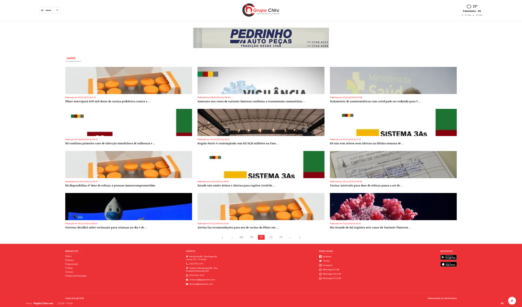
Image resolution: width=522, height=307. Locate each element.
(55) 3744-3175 (196, 275)
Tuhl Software (450, 298)
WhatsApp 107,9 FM (331, 278)
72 (271, 237)
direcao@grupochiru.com (201, 284)
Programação (71, 264)
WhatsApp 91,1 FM (330, 269)
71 (261, 237)
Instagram (327, 265)
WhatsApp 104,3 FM (331, 274)
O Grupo (69, 268)
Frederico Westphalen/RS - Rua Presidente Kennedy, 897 (201, 269)
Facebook (326, 256)
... (232, 237)
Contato (69, 272)
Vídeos (68, 256)
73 (280, 237)
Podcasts (69, 260)
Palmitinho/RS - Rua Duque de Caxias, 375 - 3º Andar (201, 258)
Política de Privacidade (75, 276)
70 (251, 237)
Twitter (326, 261)
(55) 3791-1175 (196, 264)
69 (241, 237)
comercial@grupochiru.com (202, 279)
